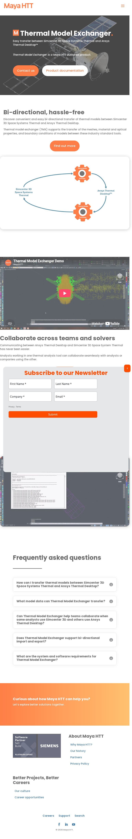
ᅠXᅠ (127, 368)
